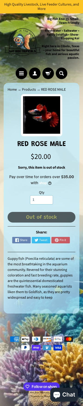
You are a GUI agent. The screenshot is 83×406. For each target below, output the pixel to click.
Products (29, 89)
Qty (41, 192)
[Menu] (21, 73)
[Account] (35, 73)
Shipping (42, 372)
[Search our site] (61, 73)
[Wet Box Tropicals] (23, 40)
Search (41, 361)
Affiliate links (41, 366)
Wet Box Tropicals (40, 392)
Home (12, 89)
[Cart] (48, 73)
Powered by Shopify (41, 396)
